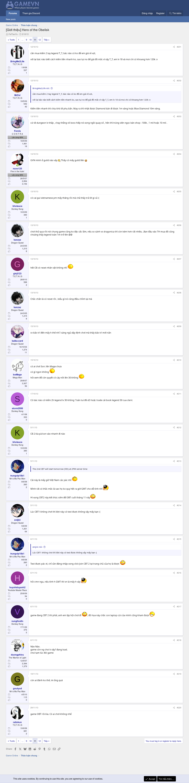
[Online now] (17, 165)
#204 (179, 154)
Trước (12, 39)
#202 (179, 80)
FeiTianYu (13, 34)
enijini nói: (37, 546)
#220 (179, 707)
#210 (179, 360)
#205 (179, 191)
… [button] (22, 39)
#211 (179, 393)
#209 (179, 326)
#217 (179, 606)
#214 (179, 505)
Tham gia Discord (31, 13)
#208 (179, 292)
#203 (179, 116)
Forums (13, 13)
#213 (179, 461)
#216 (179, 572)
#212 (179, 427)
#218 (179, 640)
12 (39, 39)
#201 (179, 46)
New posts (11, 19)
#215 (179, 539)
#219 (179, 673)
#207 (179, 258)
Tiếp (46, 39)
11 (35, 39)
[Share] (174, 47)
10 (30, 39)
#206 (179, 225)
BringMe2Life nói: (41, 88)
